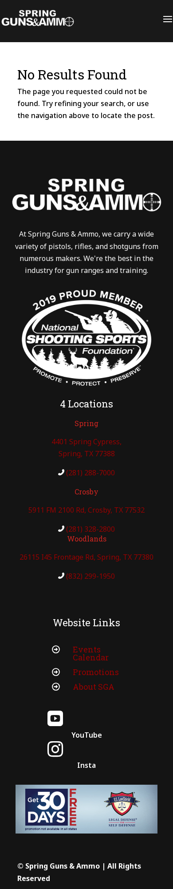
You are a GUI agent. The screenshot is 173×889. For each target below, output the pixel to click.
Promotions (96, 672)
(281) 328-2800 (90, 529)
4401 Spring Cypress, (86, 441)
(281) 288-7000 (90, 473)
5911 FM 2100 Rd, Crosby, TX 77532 (86, 510)
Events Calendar (91, 653)
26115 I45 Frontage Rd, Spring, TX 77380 (86, 557)
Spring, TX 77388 (87, 453)
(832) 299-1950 (90, 576)
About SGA (93, 686)
